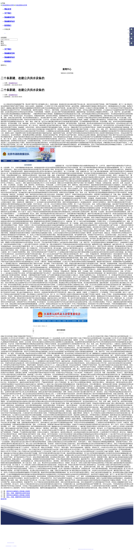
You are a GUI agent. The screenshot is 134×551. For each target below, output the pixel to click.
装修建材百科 (9, 17)
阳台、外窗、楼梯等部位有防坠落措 (18, 493)
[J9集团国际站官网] (14, 5)
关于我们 (7, 13)
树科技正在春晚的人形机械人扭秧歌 (18, 491)
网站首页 (7, 9)
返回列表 (4, 499)
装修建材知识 (9, 21)
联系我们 (7, 25)
